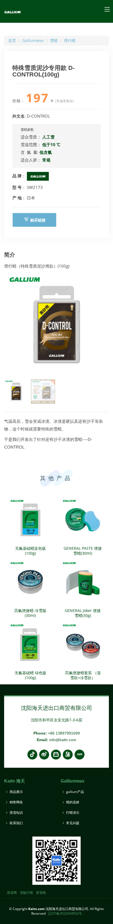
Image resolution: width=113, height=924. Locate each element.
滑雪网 (12, 892)
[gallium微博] (44, 754)
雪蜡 (54, 40)
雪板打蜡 (26, 892)
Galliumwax (33, 40)
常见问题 (72, 823)
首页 (12, 40)
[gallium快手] (68, 754)
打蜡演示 (72, 812)
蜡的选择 (72, 802)
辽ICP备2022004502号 (65, 913)
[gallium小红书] (79, 754)
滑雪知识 (16, 812)
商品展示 (16, 791)
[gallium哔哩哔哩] (56, 754)
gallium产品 (75, 791)
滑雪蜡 (41, 892)
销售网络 (16, 802)
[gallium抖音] (32, 754)
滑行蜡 (69, 40)
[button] (102, 324)
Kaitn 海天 (14, 781)
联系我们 (16, 823)
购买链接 (37, 220)
